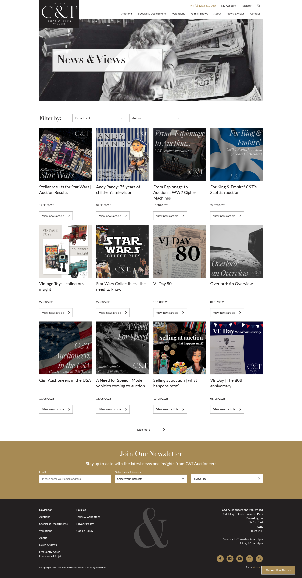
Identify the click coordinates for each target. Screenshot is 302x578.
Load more (143, 429)
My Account (228, 6)
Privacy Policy (85, 524)
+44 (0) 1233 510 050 (202, 6)
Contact (255, 13)
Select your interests (128, 472)
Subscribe (200, 478)
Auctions (126, 13)
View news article (53, 216)
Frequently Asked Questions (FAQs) (50, 554)
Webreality (258, 567)
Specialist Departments (152, 13)
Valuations (178, 13)
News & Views (236, 13)
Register (247, 6)
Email (42, 472)
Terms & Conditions (88, 517)
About (217, 13)
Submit (195, 472)
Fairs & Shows (199, 13)
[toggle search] (258, 6)
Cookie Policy (84, 531)
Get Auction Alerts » (278, 570)
